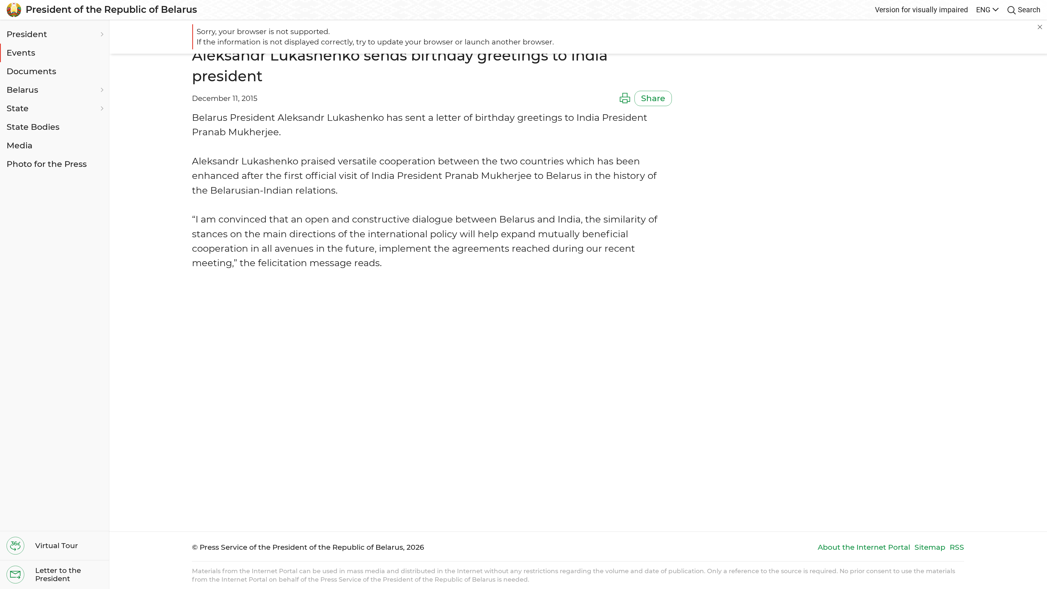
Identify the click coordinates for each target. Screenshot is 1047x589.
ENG (983, 9)
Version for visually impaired (921, 9)
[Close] (1040, 27)
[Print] (625, 98)
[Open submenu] (101, 34)
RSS (957, 547)
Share (653, 98)
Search (1029, 9)
